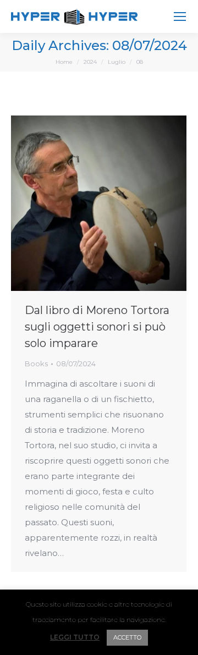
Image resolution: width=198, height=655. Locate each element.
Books (36, 363)
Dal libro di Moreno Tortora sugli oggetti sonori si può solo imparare (97, 327)
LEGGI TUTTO (75, 637)
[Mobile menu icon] (180, 16)
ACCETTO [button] (127, 637)
